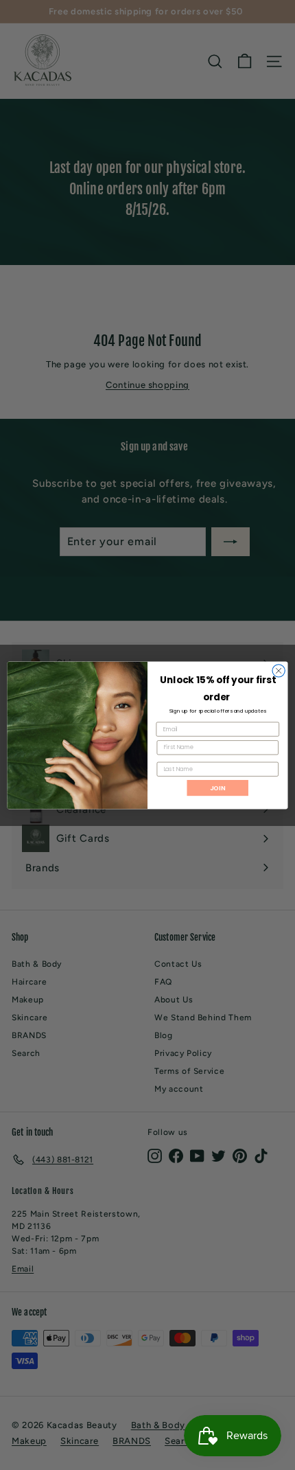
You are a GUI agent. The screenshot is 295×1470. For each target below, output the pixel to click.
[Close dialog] (278, 670)
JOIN (218, 787)
